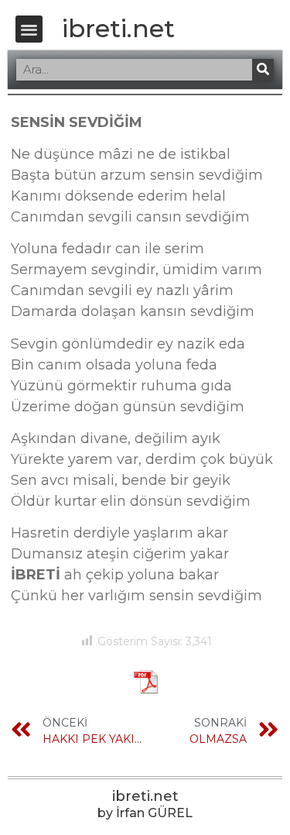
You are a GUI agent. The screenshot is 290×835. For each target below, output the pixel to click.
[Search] (263, 70)
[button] (29, 29)
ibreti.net (118, 28)
